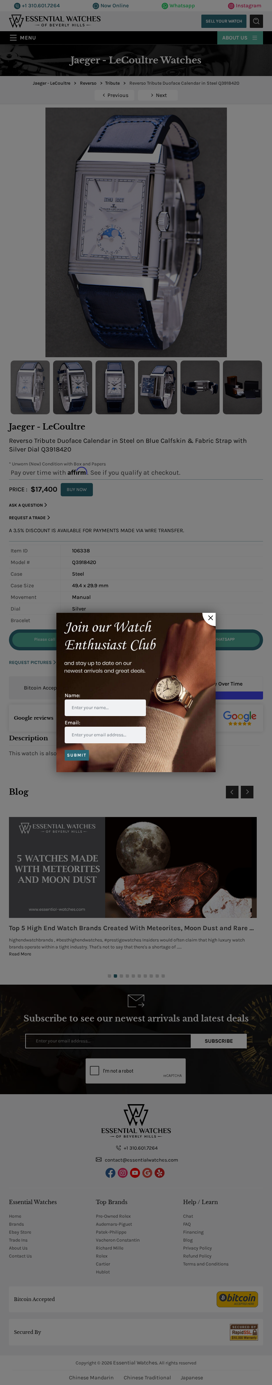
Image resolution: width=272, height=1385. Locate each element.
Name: (72, 695)
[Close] (209, 619)
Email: (72, 722)
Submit (77, 755)
